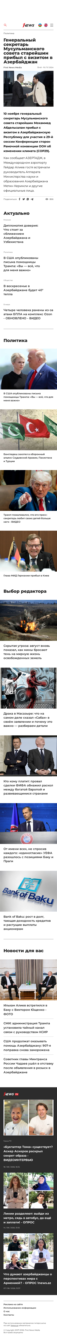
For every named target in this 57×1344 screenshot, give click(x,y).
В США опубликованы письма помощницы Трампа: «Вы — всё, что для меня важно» (22, 264)
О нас (7, 1311)
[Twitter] (23, 199)
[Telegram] (31, 199)
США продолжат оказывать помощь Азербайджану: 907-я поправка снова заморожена (27, 1045)
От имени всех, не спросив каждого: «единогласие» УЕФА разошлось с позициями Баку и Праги (28, 855)
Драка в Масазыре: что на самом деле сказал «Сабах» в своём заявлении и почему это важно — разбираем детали (28, 720)
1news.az (14, 1325)
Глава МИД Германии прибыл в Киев (26, 575)
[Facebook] (19, 199)
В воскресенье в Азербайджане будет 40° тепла (23, 290)
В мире (7, 304)
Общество (8, 280)
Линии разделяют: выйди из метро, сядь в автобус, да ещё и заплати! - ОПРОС (27, 1218)
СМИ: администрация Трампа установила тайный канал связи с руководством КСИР (27, 1028)
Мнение (7, 220)
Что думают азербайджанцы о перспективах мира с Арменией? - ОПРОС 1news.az (28, 1278)
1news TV (8, 1141)
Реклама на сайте (13, 1304)
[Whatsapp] (27, 199)
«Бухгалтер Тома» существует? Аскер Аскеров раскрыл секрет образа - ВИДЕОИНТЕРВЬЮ (28, 1153)
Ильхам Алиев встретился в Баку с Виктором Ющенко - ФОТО (25, 1010)
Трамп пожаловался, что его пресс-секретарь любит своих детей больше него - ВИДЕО (27, 518)
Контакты (9, 1315)
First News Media (13, 67)
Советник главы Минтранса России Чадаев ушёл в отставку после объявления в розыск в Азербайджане (28, 1065)
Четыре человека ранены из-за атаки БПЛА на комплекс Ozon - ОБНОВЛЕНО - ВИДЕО (28, 314)
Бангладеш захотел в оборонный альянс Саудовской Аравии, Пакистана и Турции (28, 458)
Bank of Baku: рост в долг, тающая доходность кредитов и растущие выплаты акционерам (27, 923)
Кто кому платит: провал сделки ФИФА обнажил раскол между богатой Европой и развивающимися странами (28, 787)
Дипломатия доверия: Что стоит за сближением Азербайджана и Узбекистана (21, 234)
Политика (9, 33)
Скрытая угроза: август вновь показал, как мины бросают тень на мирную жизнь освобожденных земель (27, 652)
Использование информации (20, 1308)
